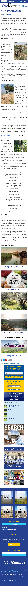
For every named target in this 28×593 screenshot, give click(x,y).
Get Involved (3, 571)
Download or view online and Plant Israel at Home (14, 355)
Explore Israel (7, 363)
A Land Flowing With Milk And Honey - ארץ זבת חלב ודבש (14, 267)
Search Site (14, 524)
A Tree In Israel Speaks (14, 311)
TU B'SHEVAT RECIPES (14, 289)
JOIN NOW (16, 399)
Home (2, 363)
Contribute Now (14, 389)
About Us (7, 570)
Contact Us (10, 572)
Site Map (17, 572)
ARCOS (8, 580)
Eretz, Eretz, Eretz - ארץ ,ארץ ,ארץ (14, 332)
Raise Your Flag (11, 409)
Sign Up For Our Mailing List (14, 377)
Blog (25, 570)
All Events (6, 423)
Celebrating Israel (15, 363)
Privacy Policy (4, 572)
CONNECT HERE (14, 396)
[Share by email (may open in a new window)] (9, 360)
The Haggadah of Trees (13, 35)
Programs (12, 570)
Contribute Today (14, 544)
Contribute (15, 571)
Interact (9, 571)
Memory (9, 14)
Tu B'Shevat (5, 14)
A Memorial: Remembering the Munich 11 (13, 406)
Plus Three (16, 580)
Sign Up (14, 555)
